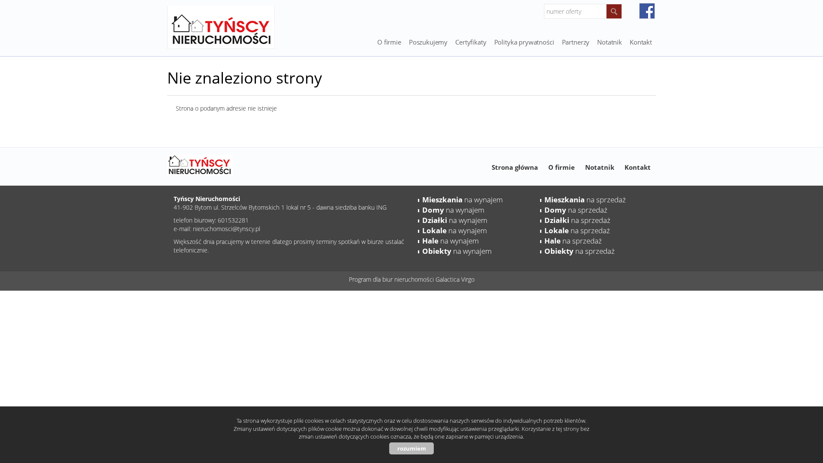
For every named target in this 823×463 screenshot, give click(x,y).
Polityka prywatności (524, 42)
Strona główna (515, 167)
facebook (647, 11)
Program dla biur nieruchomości (392, 279)
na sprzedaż (585, 199)
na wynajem (462, 199)
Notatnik (599, 167)
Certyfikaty (470, 42)
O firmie (389, 42)
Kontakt (641, 42)
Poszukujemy (428, 42)
